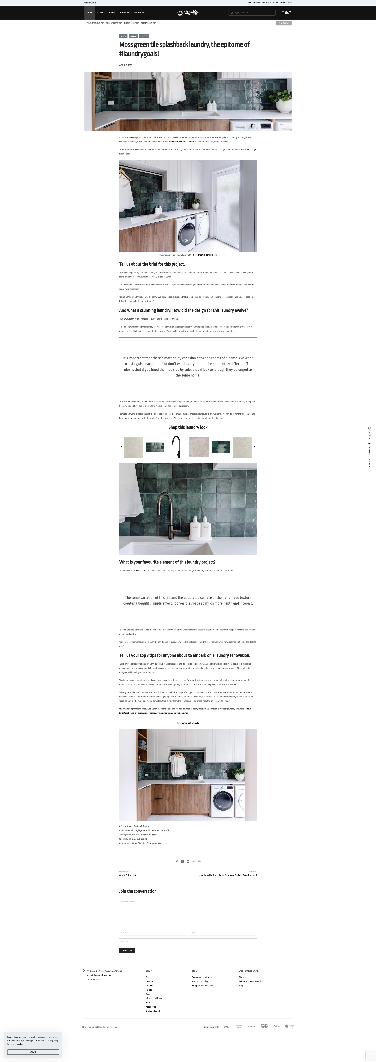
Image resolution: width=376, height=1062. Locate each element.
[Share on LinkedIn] (188, 861)
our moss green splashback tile (182, 142)
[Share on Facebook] (177, 861)
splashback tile (139, 570)
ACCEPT (33, 1052)
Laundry (133, 36)
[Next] (254, 447)
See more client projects (188, 723)
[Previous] (121, 447)
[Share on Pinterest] (193, 861)
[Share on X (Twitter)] (182, 861)
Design (123, 36)
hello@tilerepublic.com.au (99, 975)
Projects (144, 36)
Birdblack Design (248, 149)
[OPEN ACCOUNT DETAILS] (290, 12)
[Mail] (199, 861)
